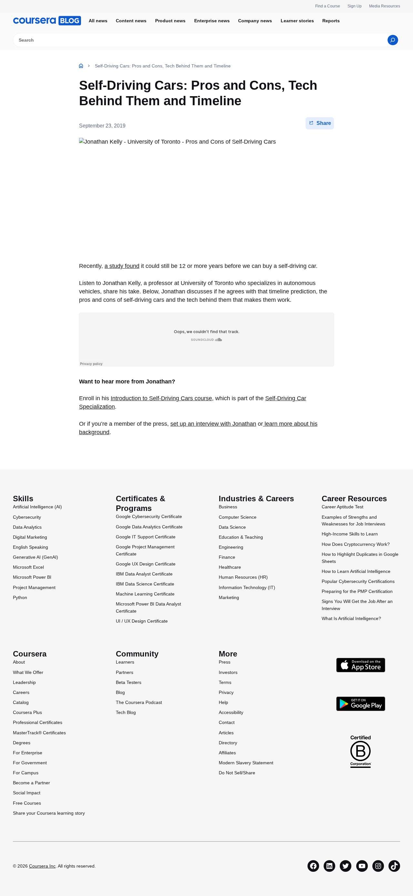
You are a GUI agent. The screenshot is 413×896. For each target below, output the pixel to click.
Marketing (229, 597)
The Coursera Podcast (139, 702)
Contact (227, 722)
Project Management (34, 587)
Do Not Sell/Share (237, 772)
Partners (124, 672)
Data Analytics (27, 527)
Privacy (226, 692)
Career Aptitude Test (342, 506)
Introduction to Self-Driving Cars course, (162, 398)
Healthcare (230, 567)
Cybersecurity (27, 517)
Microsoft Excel (28, 567)
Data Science (232, 527)
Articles (226, 732)
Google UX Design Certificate (146, 563)
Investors (228, 672)
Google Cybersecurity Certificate (149, 516)
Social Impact (26, 792)
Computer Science (238, 517)
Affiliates (227, 752)
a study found (122, 266)
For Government (30, 762)
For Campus (25, 772)
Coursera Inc (42, 866)
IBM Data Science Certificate (145, 583)
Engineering (231, 547)
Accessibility (231, 712)
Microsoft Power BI (32, 577)
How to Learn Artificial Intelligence (356, 571)
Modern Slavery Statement (246, 762)
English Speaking (30, 547)
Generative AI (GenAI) (35, 557)
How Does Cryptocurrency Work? (356, 544)
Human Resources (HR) (243, 577)
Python (20, 597)
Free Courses (27, 803)
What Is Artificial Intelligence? (351, 618)
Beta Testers (128, 682)
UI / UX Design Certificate (142, 621)
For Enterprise (27, 752)
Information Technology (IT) (247, 587)
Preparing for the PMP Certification (357, 591)
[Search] (393, 40)
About (19, 662)
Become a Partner (31, 782)
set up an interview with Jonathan (213, 424)
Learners (125, 662)
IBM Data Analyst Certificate (144, 573)
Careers (21, 692)
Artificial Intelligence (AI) (37, 506)
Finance (227, 557)
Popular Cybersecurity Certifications (358, 581)
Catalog (21, 702)
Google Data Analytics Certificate (149, 526)
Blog (120, 692)
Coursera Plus (27, 712)
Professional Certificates (37, 722)
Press (224, 662)
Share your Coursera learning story (49, 813)
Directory (228, 742)
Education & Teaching (241, 537)
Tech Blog (126, 712)
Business (228, 506)
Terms (225, 682)
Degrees (21, 742)
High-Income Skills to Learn (350, 533)
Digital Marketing (30, 537)
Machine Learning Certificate (145, 593)
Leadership (24, 682)
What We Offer (28, 672)
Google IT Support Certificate (146, 536)
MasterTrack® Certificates (39, 732)
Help (223, 702)
